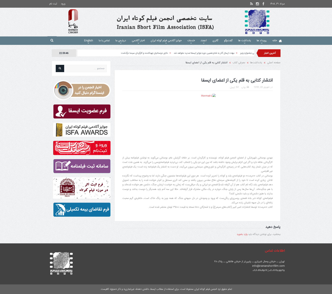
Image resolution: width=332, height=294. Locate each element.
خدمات (191, 40)
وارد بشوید (242, 234)
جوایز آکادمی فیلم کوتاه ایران (166, 40)
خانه (274, 40)
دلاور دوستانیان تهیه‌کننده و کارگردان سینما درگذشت (154, 53)
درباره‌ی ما (120, 40)
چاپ (243, 87)
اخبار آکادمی (138, 40)
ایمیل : (232, 87)
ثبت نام (53, 4)
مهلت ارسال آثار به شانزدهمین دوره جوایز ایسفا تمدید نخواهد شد (214, 53)
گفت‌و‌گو (228, 40)
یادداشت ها (244, 40)
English (88, 40)
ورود (63, 4)
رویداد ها (262, 40)
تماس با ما (104, 40)
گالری (215, 40)
